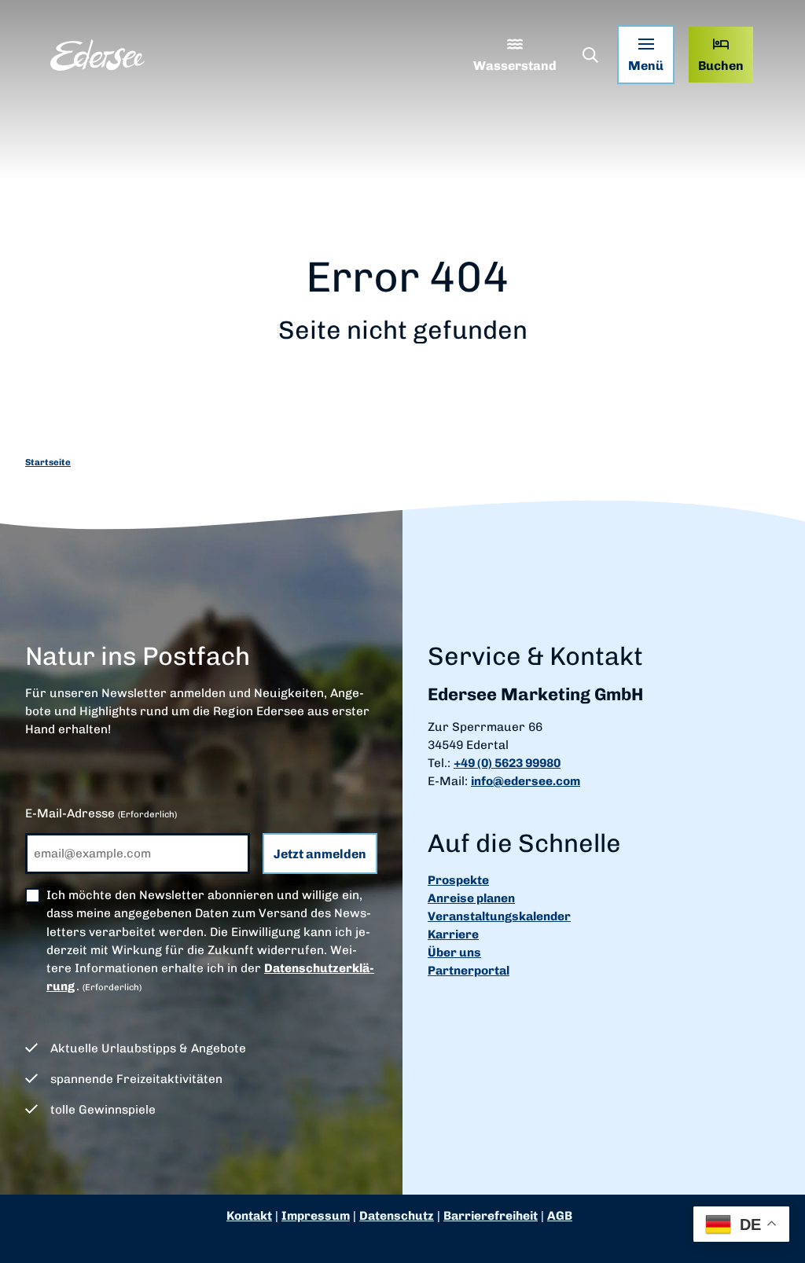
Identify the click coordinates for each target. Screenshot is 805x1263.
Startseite (48, 462)
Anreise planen (471, 898)
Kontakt (249, 1216)
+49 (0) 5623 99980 (507, 763)
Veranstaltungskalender (499, 916)
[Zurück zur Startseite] (97, 55)
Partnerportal (468, 971)
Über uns (454, 952)
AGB (559, 1216)
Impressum (315, 1216)
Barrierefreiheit (490, 1216)
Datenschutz (396, 1216)
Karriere (453, 934)
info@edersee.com (525, 781)
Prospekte (458, 880)
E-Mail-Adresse (101, 813)
